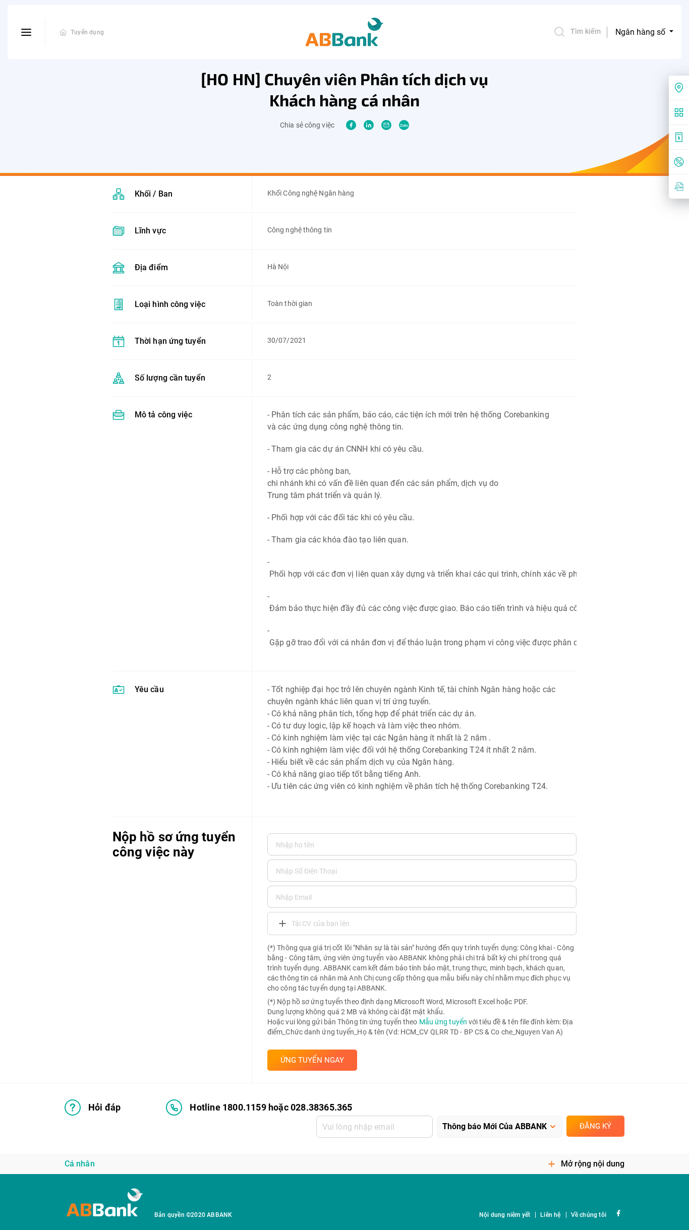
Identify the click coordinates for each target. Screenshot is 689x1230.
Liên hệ (550, 1214)
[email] (386, 125)
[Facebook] (618, 1212)
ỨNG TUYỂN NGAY (312, 1060)
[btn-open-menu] (26, 32)
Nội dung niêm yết (504, 1214)
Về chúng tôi (588, 1214)
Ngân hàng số (641, 32)
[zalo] (404, 125)
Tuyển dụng (87, 32)
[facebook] (351, 125)
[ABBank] (344, 32)
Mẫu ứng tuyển (443, 1022)
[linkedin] (369, 125)
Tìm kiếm (585, 31)
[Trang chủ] (63, 32)
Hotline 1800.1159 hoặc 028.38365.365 (271, 1107)
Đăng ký (595, 1126)
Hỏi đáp (104, 1107)
